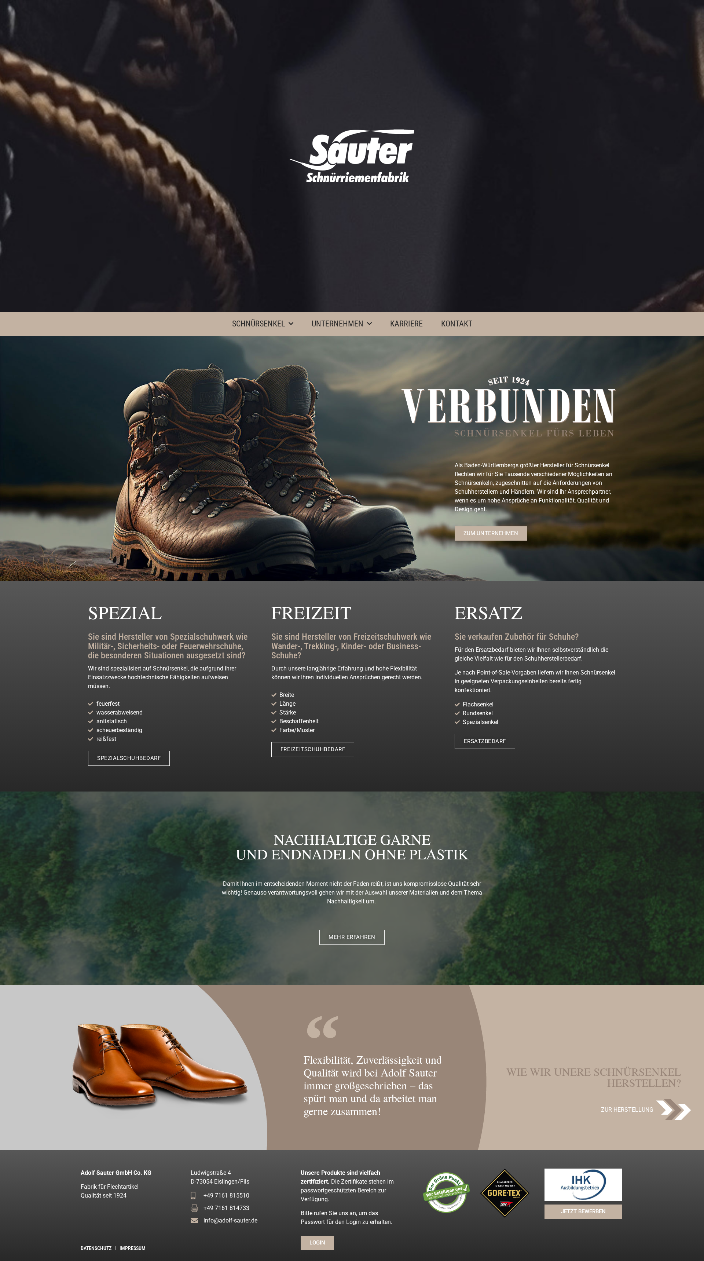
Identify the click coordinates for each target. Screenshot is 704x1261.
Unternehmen (337, 323)
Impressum (133, 1248)
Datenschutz (96, 1248)
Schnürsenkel (258, 323)
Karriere (406, 323)
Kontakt (456, 323)
